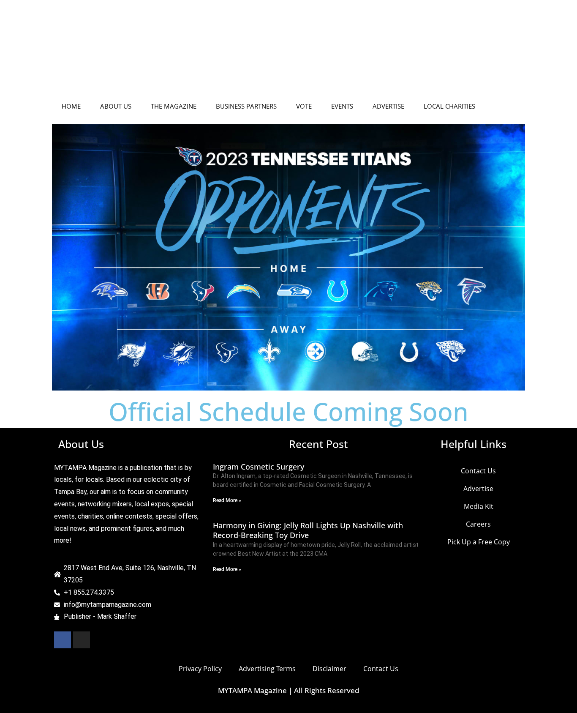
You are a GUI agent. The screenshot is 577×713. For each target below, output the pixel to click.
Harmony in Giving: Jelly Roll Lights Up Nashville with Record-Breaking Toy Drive (308, 530)
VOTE (304, 106)
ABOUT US (115, 106)
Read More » (227, 500)
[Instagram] (81, 639)
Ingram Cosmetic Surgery (258, 467)
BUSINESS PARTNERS (246, 106)
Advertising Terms (267, 668)
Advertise (334, 52)
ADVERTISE (388, 106)
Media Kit (380, 52)
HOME (71, 106)
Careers (424, 52)
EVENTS (342, 106)
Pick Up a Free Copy (485, 52)
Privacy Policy (200, 668)
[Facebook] (62, 639)
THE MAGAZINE (173, 106)
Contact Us (284, 52)
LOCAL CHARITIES (449, 106)
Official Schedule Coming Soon (288, 411)
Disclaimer (329, 668)
